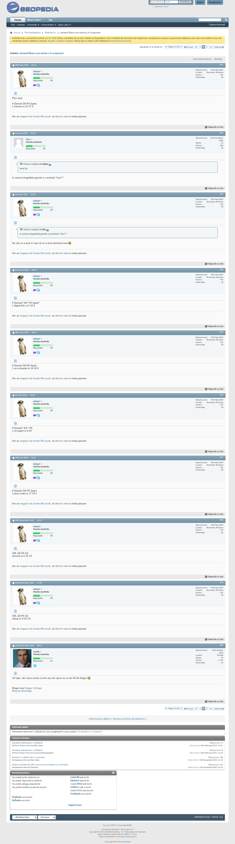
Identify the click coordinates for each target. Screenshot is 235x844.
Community (32, 25)
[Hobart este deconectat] (22, 78)
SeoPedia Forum (202, 817)
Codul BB (74, 777)
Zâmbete (74, 780)
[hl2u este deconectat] (18, 142)
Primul (189, 47)
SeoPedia (127, 842)
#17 (221, 457)
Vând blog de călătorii (100, 719)
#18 (221, 520)
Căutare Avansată (217, 24)
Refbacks (16, 800)
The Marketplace (32, 33)
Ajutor (200, 2)
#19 (221, 583)
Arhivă (215, 817)
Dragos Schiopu (33, 688)
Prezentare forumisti (121, 41)
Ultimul (217, 47)
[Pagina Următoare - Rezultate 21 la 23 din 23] (211, 47)
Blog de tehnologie (22, 690)
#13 (221, 194)
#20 (221, 645)
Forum (18, 20)
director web (61, 116)
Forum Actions (47, 25)
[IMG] (79, 784)
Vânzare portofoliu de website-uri (129, 719)
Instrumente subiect (201, 59)
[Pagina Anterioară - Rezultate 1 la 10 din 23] (196, 47)
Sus (221, 817)
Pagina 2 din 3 (175, 47)
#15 (221, 332)
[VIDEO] (74, 787)
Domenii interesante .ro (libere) (27, 743)
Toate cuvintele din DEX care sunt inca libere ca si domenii (40, 765)
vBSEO (126, 834)
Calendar (21, 25)
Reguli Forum (75, 805)
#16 (221, 395)
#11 (221, 65)
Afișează (217, 59)
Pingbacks (17, 797)
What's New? (34, 20)
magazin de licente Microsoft (35, 116)
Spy (50, 20)
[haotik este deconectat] (22, 658)
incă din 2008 (50, 38)
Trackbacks (75, 794)
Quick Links (63, 25)
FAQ (13, 25)
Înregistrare (215, 2)
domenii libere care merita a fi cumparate (41, 53)
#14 (221, 270)
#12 (221, 133)
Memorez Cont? (162, 6)
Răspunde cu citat (215, 127)
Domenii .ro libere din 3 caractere (28, 757)
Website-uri (50, 33)
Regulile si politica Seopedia (60, 41)
